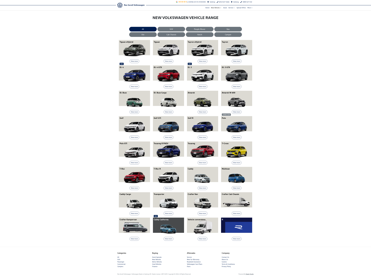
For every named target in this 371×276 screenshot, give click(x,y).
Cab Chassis (171, 34)
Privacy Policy (226, 266)
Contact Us (225, 257)
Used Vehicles (156, 264)
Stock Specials (157, 257)
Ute (142, 34)
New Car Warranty (193, 259)
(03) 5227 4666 (224, 2)
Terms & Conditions (228, 264)
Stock (225, 8)
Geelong (212, 2)
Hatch (199, 34)
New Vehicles (215, 8)
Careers (224, 262)
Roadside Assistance (194, 262)
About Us (225, 259)
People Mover (199, 29)
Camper (228, 34)
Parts (188, 266)
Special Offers (241, 8)
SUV (171, 29)
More (249, 8)
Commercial (121, 264)
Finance (154, 266)
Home (207, 8)
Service (230, 8)
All (143, 29)
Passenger (120, 262)
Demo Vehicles (157, 262)
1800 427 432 (247, 2)
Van (228, 29)
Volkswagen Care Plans (194, 264)
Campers (120, 266)
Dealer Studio (250, 274)
